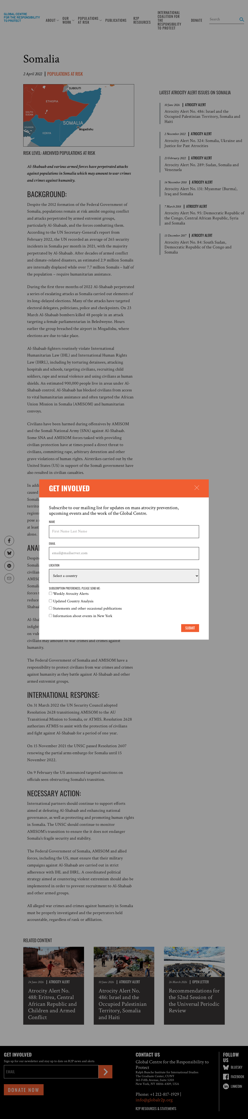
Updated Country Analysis (73, 601)
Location (54, 565)
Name (52, 521)
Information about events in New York (82, 616)
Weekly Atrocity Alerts (71, 594)
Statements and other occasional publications (87, 608)
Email (52, 543)
